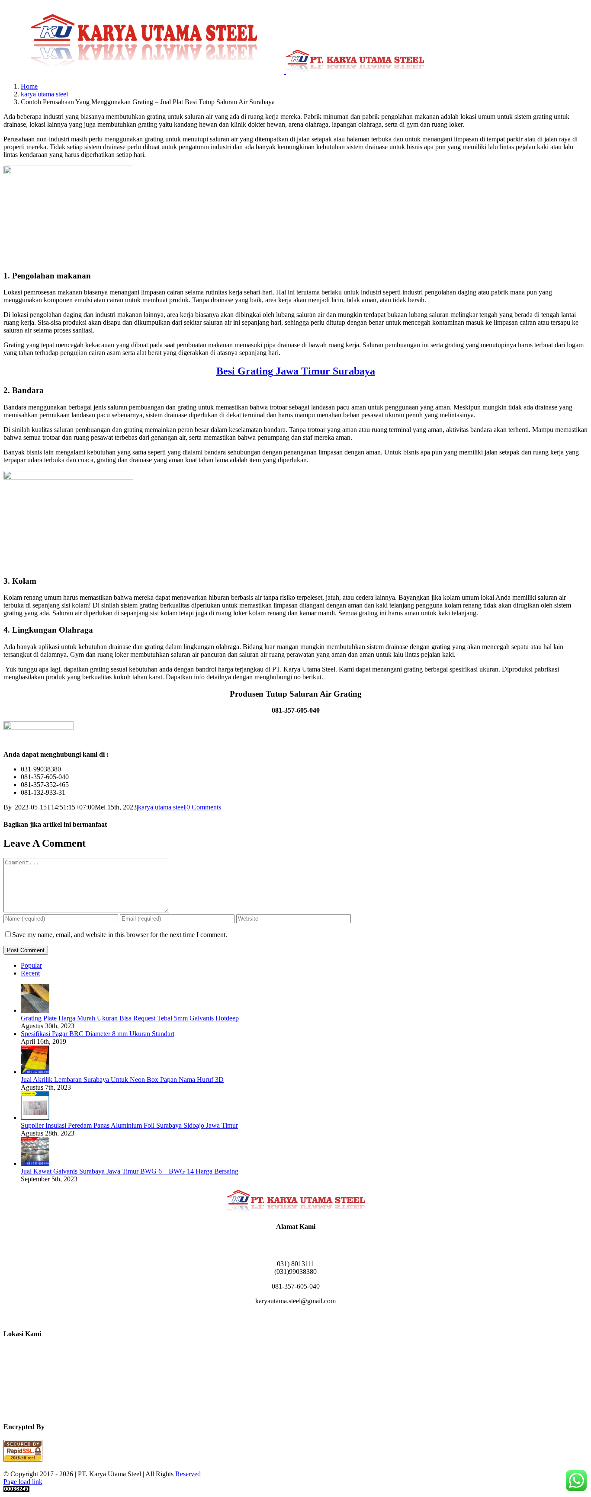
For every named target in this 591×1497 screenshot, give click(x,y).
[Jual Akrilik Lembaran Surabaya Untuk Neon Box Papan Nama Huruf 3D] (35, 1071)
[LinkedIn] (295, 1316)
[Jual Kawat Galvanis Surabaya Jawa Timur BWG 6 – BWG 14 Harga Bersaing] (35, 1163)
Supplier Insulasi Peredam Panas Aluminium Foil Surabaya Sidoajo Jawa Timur (129, 1125)
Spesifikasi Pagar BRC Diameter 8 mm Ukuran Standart (97, 1033)
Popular (31, 965)
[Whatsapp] (306, 1316)
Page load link (22, 1481)
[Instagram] (285, 1316)
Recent (30, 973)
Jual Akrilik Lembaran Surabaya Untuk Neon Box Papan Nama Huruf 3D (122, 1079)
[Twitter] (316, 1316)
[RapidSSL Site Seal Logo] (22, 1459)
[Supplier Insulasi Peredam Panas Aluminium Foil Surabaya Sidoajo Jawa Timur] (35, 1117)
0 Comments (203, 807)
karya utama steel (161, 807)
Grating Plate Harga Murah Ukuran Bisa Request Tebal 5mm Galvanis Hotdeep (130, 1018)
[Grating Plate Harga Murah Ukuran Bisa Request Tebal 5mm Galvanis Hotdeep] (35, 1010)
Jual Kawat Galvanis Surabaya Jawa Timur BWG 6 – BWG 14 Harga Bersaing (129, 1171)
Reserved (188, 1474)
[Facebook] (275, 1316)
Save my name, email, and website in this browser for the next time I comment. (119, 934)
